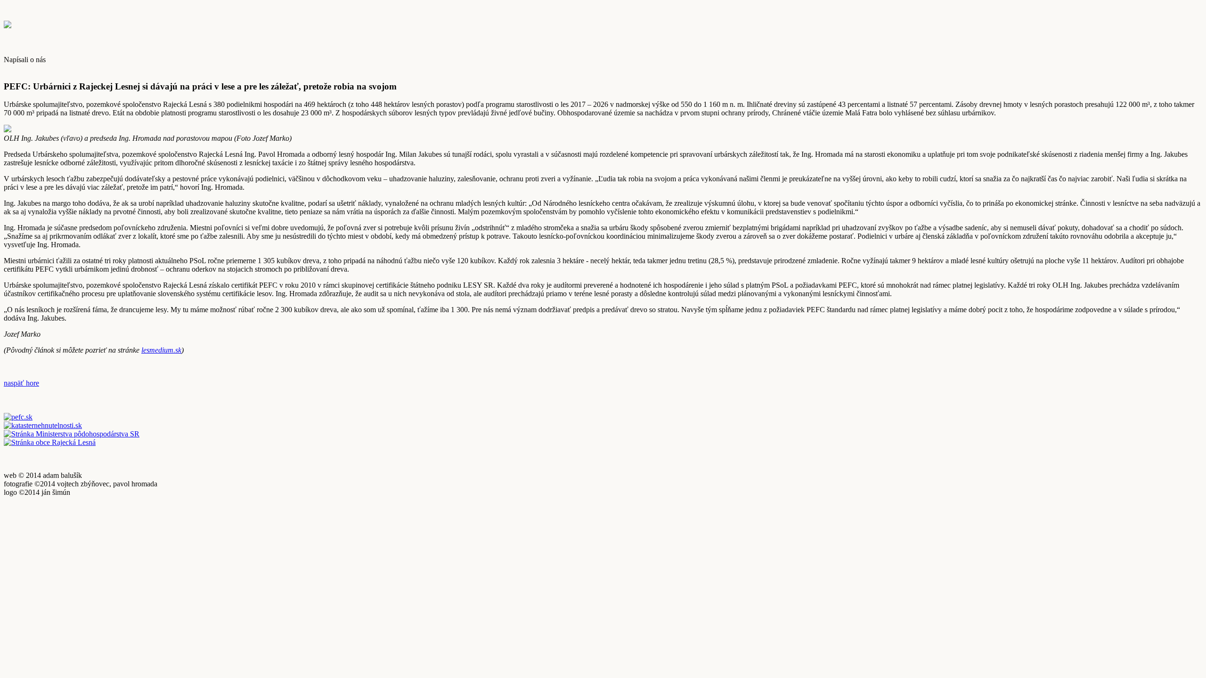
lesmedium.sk (161, 350)
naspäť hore (21, 383)
